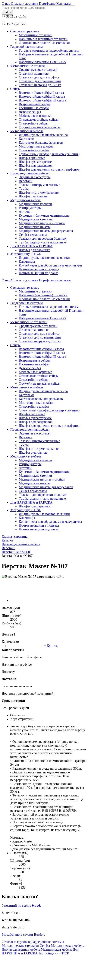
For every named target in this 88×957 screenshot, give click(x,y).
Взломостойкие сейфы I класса (41, 92)
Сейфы (15, 89)
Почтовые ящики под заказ (38, 273)
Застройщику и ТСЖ (25, 254)
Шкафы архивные (32, 158)
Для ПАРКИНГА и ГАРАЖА (31, 246)
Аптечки (25, 211)
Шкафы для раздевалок (36, 165)
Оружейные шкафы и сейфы (39, 127)
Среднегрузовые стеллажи (38, 69)
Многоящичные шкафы (36, 146)
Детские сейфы (30, 112)
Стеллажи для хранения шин (40, 81)
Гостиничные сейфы (34, 108)
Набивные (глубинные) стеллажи (43, 39)
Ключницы (27, 261)
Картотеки (26, 138)
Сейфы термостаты (33, 234)
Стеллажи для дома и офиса (39, 77)
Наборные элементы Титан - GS (42, 62)
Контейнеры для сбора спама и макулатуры (50, 265)
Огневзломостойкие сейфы (39, 119)
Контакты (63, 3)
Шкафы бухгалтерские (35, 162)
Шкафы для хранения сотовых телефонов (49, 169)
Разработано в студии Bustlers (23, 934)
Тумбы (24, 188)
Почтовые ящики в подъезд (39, 269)
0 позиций (21, 905)
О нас (6, 3)
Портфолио (47, 3)
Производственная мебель (29, 173)
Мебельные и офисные (35, 115)
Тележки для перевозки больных (42, 238)
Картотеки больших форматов (41, 142)
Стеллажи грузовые (24, 31)
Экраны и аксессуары (34, 177)
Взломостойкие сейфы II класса (42, 96)
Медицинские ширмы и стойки (42, 223)
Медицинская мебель (25, 200)
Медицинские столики (35, 219)
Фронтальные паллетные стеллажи (44, 43)
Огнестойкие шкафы (34, 150)
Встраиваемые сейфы (34, 104)
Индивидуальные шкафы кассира (43, 135)
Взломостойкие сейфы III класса (42, 100)
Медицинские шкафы (34, 227)
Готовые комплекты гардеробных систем (49, 50)
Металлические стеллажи (28, 66)
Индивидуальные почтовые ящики (44, 257)
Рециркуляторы (30, 208)
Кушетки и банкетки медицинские (44, 215)
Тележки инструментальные (39, 185)
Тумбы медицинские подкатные (42, 242)
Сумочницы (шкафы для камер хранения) (49, 154)
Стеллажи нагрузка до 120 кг (40, 85)
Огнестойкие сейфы (33, 123)
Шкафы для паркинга (34, 250)
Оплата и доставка (24, 3)
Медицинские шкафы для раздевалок (46, 231)
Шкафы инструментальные (39, 192)
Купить (52, 645)
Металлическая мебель (26, 131)
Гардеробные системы (26, 46)
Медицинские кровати (35, 204)
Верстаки (25, 181)
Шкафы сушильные (33, 196)
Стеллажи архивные (33, 73)
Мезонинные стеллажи (35, 35)
